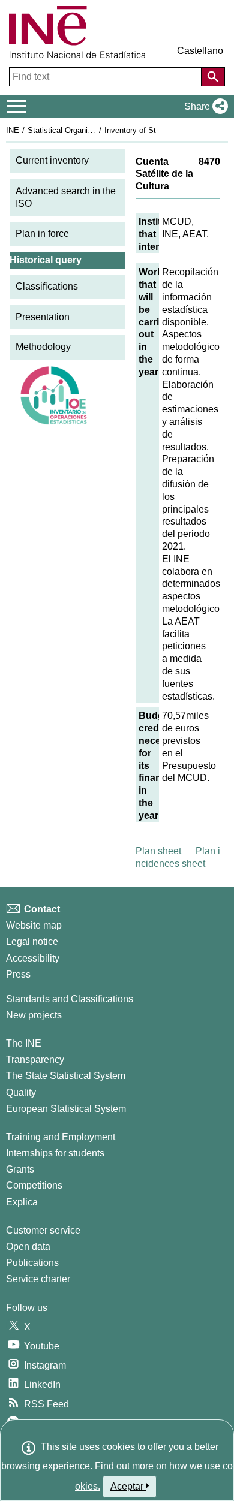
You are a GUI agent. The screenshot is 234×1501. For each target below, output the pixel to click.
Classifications (47, 286)
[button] (203, 106)
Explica (22, 1202)
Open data (28, 1246)
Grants (20, 1169)
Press (18, 974)
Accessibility (32, 958)
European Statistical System (66, 1109)
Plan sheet (158, 851)
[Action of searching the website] (213, 76)
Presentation (43, 317)
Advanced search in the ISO (66, 197)
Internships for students (55, 1153)
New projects (34, 1015)
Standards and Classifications (69, 999)
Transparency (35, 1059)
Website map (34, 925)
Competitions (34, 1185)
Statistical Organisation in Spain (83, 130)
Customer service (43, 1230)
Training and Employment (60, 1137)
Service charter (38, 1279)
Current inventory (52, 160)
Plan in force (42, 233)
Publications (32, 1263)
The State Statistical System (65, 1076)
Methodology (43, 347)
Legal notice (32, 941)
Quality (21, 1092)
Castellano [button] (200, 51)
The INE (23, 1043)
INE (12, 130)
